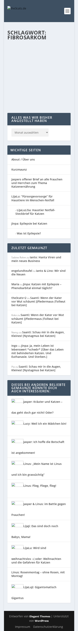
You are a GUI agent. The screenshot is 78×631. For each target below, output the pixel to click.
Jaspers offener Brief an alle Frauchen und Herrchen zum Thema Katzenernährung (36, 182)
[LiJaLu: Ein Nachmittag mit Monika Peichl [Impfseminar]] (39, 48)
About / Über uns (23, 159)
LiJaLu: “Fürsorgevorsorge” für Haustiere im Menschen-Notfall (32, 198)
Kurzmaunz (19, 169)
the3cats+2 (18, 298)
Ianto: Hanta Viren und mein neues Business (36, 259)
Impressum (22, 627)
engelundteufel (21, 271)
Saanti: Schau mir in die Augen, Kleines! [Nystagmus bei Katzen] (38, 334)
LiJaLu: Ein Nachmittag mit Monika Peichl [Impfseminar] (38, 61)
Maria (15, 284)
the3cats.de (22, 69)
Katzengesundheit (21, 73)
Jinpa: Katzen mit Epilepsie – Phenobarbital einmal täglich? (36, 286)
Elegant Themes (39, 616)
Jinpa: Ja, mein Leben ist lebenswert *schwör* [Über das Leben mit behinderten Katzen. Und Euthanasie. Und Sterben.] (37, 351)
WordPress (42, 621)
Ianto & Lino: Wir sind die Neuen (38, 272)
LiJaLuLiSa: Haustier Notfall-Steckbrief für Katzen (35, 212)
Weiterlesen (23, 98)
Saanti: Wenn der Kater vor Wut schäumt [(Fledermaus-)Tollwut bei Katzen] (38, 301)
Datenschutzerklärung (48, 627)
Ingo (14, 346)
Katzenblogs (55, 69)
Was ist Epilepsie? (29, 233)
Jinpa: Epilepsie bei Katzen (29, 223)
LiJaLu (36, 73)
